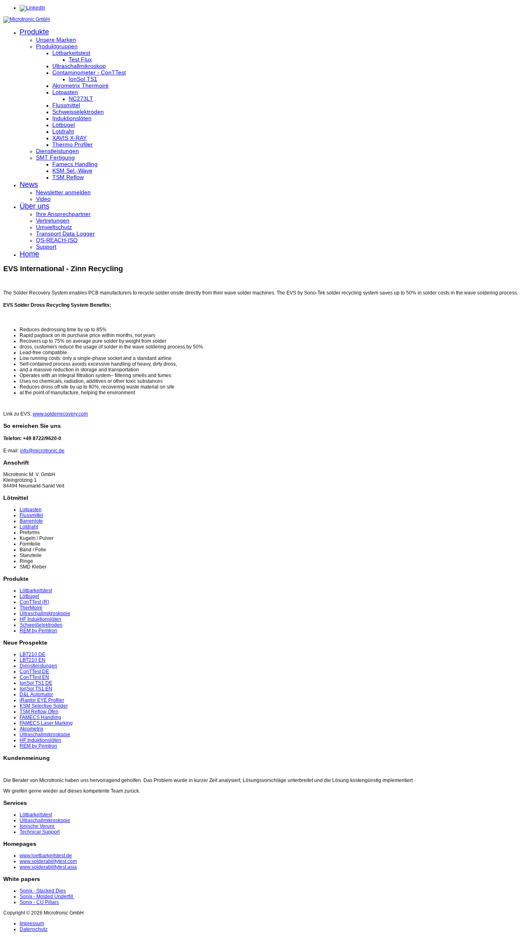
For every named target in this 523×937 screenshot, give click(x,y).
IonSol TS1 (83, 79)
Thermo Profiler (72, 144)
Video (43, 198)
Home (29, 254)
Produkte (34, 32)
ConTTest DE (34, 671)
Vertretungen (52, 220)
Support (46, 246)
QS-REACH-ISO (57, 240)
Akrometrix (31, 729)
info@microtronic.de (42, 451)
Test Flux (80, 59)
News (29, 184)
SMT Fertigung (55, 157)
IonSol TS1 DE (36, 683)
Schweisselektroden (78, 111)
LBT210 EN (32, 660)
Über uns (34, 206)
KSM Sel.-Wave (72, 170)
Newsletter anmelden (63, 192)
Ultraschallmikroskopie (45, 613)
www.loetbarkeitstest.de (46, 855)
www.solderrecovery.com (60, 414)
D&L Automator (36, 694)
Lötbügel (63, 124)
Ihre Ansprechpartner (63, 214)
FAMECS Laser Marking (46, 723)
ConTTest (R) (34, 602)
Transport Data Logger (65, 233)
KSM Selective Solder (44, 706)
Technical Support (40, 832)
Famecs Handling (75, 164)
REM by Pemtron (38, 631)
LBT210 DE (32, 654)
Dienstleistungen (57, 151)
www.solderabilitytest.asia (48, 867)
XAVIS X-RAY (69, 138)
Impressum (32, 923)
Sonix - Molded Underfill (47, 896)
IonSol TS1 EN (36, 689)
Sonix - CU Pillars (39, 902)
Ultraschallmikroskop (79, 66)
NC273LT (81, 98)
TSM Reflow (68, 177)
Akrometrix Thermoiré (80, 85)
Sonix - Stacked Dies (43, 891)
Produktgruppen (57, 46)
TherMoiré (31, 608)
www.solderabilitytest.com (48, 861)
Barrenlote (31, 521)
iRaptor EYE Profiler (42, 700)
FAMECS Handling (40, 717)
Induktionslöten (72, 118)
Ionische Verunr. (37, 826)
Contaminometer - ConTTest (89, 72)
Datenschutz (33, 929)
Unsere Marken (56, 39)
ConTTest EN (34, 677)
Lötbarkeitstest (71, 52)
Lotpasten (65, 92)
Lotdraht (63, 131)
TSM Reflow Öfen (39, 712)
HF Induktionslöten (40, 619)
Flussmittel (66, 105)
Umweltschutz (54, 227)
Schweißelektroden (41, 625)
